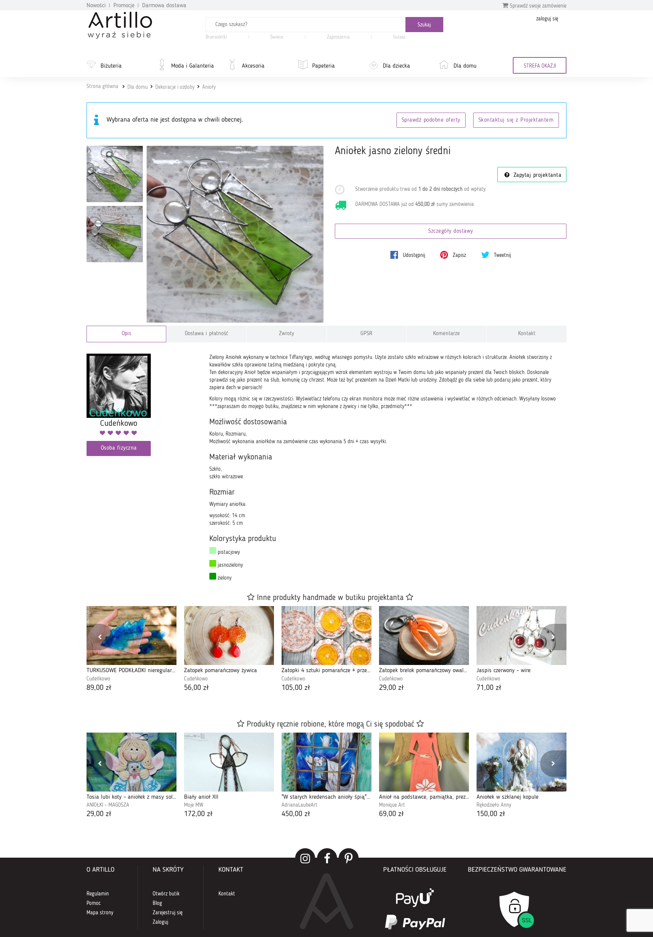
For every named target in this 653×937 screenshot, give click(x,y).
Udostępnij (413, 255)
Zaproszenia (338, 37)
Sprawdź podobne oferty (431, 120)
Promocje (124, 6)
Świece (276, 37)
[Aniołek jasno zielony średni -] (115, 174)
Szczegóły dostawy (450, 231)
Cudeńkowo (98, 679)
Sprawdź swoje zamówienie (537, 6)
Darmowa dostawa (164, 6)
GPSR (367, 334)
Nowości (96, 6)
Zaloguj (160, 922)
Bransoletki (216, 37)
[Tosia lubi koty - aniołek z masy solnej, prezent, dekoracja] (131, 762)
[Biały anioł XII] (229, 762)
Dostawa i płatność (206, 334)
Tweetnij (501, 255)
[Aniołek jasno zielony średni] (235, 234)
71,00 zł (489, 688)
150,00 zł (491, 814)
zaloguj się (547, 19)
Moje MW (193, 805)
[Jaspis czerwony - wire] (521, 635)
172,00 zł (198, 814)
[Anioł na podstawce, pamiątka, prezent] (424, 762)
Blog (157, 903)
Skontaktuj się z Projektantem (516, 120)
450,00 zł (296, 814)
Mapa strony (100, 912)
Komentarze (446, 334)
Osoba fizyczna (119, 448)
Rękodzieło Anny (494, 805)
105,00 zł (296, 688)
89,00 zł (99, 688)
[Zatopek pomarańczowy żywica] (229, 635)
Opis (126, 334)
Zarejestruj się (168, 912)
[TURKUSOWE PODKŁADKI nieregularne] (131, 635)
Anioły (209, 87)
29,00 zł (391, 688)
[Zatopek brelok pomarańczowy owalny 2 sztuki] (424, 635)
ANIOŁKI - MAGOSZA (108, 805)
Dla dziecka (396, 66)
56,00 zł (196, 688)
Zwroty (286, 334)
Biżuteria (111, 66)
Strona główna (102, 86)
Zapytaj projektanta (536, 175)
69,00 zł (391, 814)
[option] (131, 649)
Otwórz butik (166, 894)
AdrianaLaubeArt (299, 805)
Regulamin (98, 894)
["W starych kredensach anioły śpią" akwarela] (326, 762)
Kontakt (526, 334)
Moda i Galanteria (192, 66)
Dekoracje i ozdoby (175, 87)
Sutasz (399, 37)
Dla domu (465, 66)
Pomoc (94, 903)
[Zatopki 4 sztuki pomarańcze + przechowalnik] (326, 635)
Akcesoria (253, 66)
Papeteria (323, 66)
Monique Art (392, 805)
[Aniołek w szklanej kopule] (521, 762)
